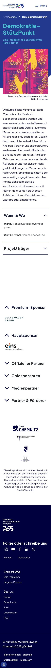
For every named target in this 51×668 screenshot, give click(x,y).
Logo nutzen (10, 612)
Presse (7, 596)
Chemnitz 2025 (12, 571)
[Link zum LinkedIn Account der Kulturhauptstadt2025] (26, 549)
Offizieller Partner (28, 363)
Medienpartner (25, 388)
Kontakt (8, 557)
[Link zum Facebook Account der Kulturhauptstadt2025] (19, 549)
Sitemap (27, 654)
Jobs (6, 607)
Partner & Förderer (28, 400)
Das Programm (12, 576)
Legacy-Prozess (13, 582)
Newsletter (24, 557)
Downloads (10, 602)
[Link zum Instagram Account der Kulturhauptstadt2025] (6, 549)
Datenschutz (11, 659)
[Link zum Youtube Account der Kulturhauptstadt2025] (13, 549)
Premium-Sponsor (28, 307)
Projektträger (16, 248)
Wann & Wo (14, 215)
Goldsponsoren (25, 375)
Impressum (26, 659)
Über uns (8, 591)
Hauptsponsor (24, 335)
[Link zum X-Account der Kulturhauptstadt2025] (33, 549)
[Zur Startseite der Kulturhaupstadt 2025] (13, 5)
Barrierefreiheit (12, 654)
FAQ (6, 617)
